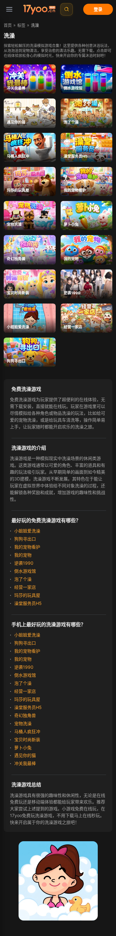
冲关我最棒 (24, 763)
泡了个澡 (22, 579)
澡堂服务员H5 (27, 603)
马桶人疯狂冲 (26, 731)
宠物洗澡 (22, 723)
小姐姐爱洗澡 (26, 530)
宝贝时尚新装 (26, 739)
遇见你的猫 (24, 755)
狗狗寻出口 (24, 538)
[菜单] (9, 9)
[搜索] (66, 9)
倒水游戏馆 (24, 571)
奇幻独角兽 (24, 715)
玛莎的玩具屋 (26, 595)
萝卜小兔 (22, 747)
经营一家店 (24, 587)
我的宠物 (22, 555)
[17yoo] (39, 9)
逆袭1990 (23, 563)
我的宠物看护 (26, 546)
